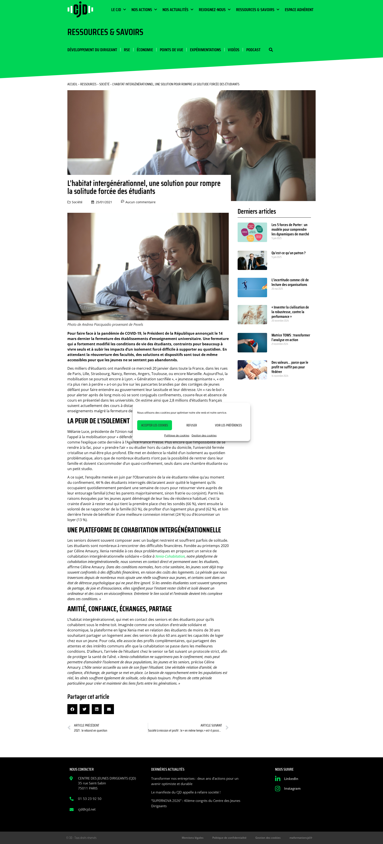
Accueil (72, 84)
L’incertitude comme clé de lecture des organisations (290, 282)
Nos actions (141, 9)
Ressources (88, 84)
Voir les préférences (228, 425)
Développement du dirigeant (92, 49)
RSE (127, 49)
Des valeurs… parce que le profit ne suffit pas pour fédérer (290, 367)
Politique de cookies (176, 435)
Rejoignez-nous (212, 9)
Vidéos (233, 49)
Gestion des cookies (204, 435)
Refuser (191, 425)
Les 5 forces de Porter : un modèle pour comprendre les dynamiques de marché (290, 229)
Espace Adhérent (299, 9)
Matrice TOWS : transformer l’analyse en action (291, 337)
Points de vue (171, 49)
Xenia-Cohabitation (170, 556)
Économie (145, 49)
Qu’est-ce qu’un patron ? (289, 253)
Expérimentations (205, 49)
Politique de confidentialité (229, 838)
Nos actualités (175, 9)
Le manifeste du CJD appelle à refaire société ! (186, 792)
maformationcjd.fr (300, 838)
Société (104, 84)
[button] (270, 49)
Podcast (253, 49)
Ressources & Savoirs (255, 9)
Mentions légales (192, 838)
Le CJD (116, 9)
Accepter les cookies (154, 425)
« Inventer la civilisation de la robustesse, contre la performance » (290, 312)
